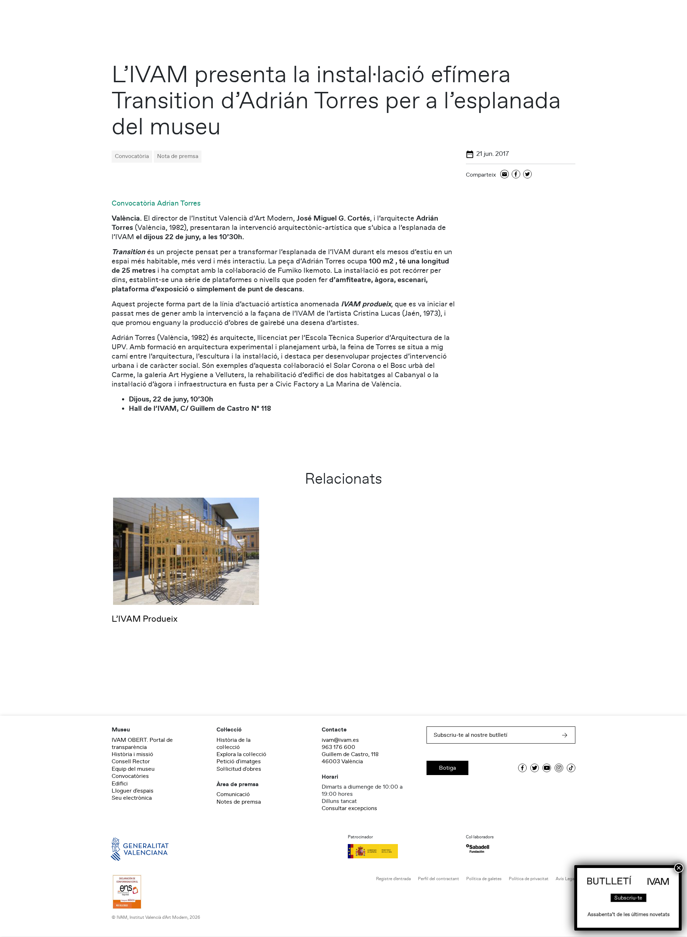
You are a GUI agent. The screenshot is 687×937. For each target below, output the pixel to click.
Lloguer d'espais (133, 790)
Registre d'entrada (393, 879)
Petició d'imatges (238, 761)
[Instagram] (559, 768)
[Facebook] (516, 174)
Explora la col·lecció (241, 754)
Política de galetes (484, 879)
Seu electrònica (132, 798)
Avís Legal (565, 879)
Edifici (120, 783)
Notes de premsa (238, 801)
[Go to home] (129, 848)
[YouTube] (546, 768)
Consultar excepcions (349, 808)
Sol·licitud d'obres (238, 769)
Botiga (447, 767)
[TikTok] (571, 768)
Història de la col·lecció (233, 743)
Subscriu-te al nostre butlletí (470, 735)
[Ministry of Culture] (402, 851)
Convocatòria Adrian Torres (156, 203)
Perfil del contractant (438, 879)
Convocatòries (130, 776)
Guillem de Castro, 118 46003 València (350, 758)
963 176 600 (338, 747)
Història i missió (132, 754)
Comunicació (233, 794)
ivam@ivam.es (340, 740)
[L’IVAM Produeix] (186, 550)
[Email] (504, 174)
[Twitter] (527, 174)
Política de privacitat (529, 879)
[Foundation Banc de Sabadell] (477, 848)
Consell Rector (131, 761)
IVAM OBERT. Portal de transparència (142, 743)
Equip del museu (133, 769)
